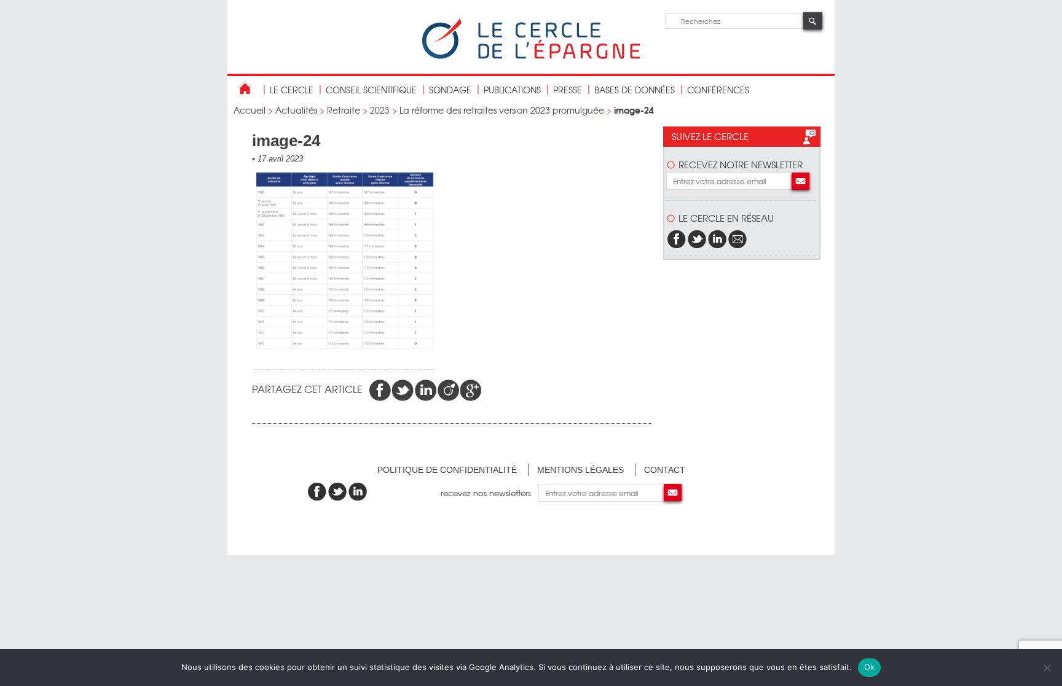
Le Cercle (291, 90)
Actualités (296, 110)
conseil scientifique (371, 90)
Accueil (250, 110)
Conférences (718, 90)
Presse (567, 90)
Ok (869, 667)
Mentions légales (580, 470)
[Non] (1046, 667)
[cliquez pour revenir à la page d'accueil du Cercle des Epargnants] (531, 56)
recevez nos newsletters (489, 493)
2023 (380, 110)
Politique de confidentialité (447, 470)
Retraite (343, 110)
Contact (664, 470)
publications (512, 90)
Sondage (450, 90)
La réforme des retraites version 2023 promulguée (501, 110)
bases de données (634, 90)
